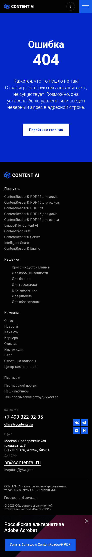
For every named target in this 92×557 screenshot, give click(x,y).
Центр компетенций (20, 367)
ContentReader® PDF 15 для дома (30, 214)
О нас (8, 321)
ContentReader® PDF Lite (23, 208)
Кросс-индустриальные (31, 267)
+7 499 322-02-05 (23, 417)
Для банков (21, 279)
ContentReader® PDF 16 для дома (30, 197)
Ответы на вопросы (20, 361)
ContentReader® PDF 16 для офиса (31, 202)
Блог (8, 355)
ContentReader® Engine (22, 248)
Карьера (11, 338)
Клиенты (11, 332)
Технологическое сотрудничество (31, 397)
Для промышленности (30, 273)
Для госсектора (24, 285)
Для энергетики (24, 290)
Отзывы (11, 344)
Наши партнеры (17, 391)
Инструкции (14, 349)
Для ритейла (22, 296)
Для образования (26, 302)
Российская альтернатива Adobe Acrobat (34, 527)
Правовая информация (20, 497)
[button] (70, 6)
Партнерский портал (20, 385)
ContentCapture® (17, 231)
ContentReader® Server (22, 237)
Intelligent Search (17, 243)
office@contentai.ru (18, 424)
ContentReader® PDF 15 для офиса (31, 220)
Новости (11, 326)
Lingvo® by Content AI (21, 225)
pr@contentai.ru (22, 462)
